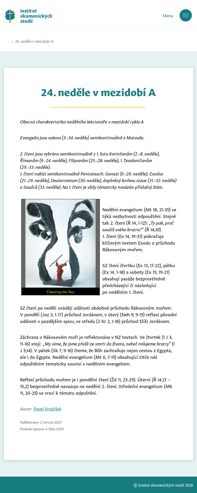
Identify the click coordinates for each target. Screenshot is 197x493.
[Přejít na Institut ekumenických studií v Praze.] (6, 41)
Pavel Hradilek (47, 408)
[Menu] (186, 15)
